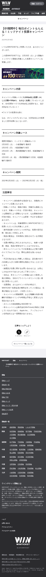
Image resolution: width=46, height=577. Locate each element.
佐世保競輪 (13, 476)
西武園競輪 (21, 435)
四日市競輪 (29, 453)
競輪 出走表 (6, 393)
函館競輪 (13, 427)
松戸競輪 (13, 442)
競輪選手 (5, 414)
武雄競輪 (30, 472)
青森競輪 (21, 427)
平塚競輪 (37, 442)
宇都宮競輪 (38, 431)
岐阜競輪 (22, 449)
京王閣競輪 (31, 435)
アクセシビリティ (7, 527)
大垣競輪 (30, 449)
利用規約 (11, 555)
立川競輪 (13, 438)
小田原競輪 (13, 445)
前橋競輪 (21, 431)
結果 (43, 13)
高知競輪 (30, 468)
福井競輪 (13, 457)
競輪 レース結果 (7, 410)
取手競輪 (29, 431)
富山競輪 (13, 453)
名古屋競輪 (13, 449)
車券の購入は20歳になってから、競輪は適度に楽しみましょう (21, 559)
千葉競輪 (21, 442)
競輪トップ (6, 381)
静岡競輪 (30, 445)
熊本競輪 (30, 476)
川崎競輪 (29, 442)
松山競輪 (38, 468)
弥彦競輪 (13, 431)
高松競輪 (13, 468)
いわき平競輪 (30, 427)
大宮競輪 (13, 435)
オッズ (26, 13)
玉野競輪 (13, 464)
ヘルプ (4, 519)
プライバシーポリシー (32, 555)
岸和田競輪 (23, 460)
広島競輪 (21, 464)
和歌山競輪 (13, 460)
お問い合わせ (6, 523)
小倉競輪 (13, 472)
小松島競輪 (21, 468)
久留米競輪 (21, 472)
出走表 (13, 13)
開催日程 (5, 13)
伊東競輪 (22, 445)
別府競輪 (22, 476)
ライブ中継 (35, 13)
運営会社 (4, 555)
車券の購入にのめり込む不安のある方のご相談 (16, 562)
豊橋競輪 (38, 449)
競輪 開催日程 (7, 389)
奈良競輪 (21, 457)
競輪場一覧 (6, 385)
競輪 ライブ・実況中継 (10, 405)
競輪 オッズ (6, 401)
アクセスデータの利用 (8, 531)
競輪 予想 (5, 397)
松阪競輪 (21, 453)
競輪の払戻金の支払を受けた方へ (12, 564)
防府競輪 (29, 464)
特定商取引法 (20, 555)
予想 (19, 13)
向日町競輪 (29, 457)
